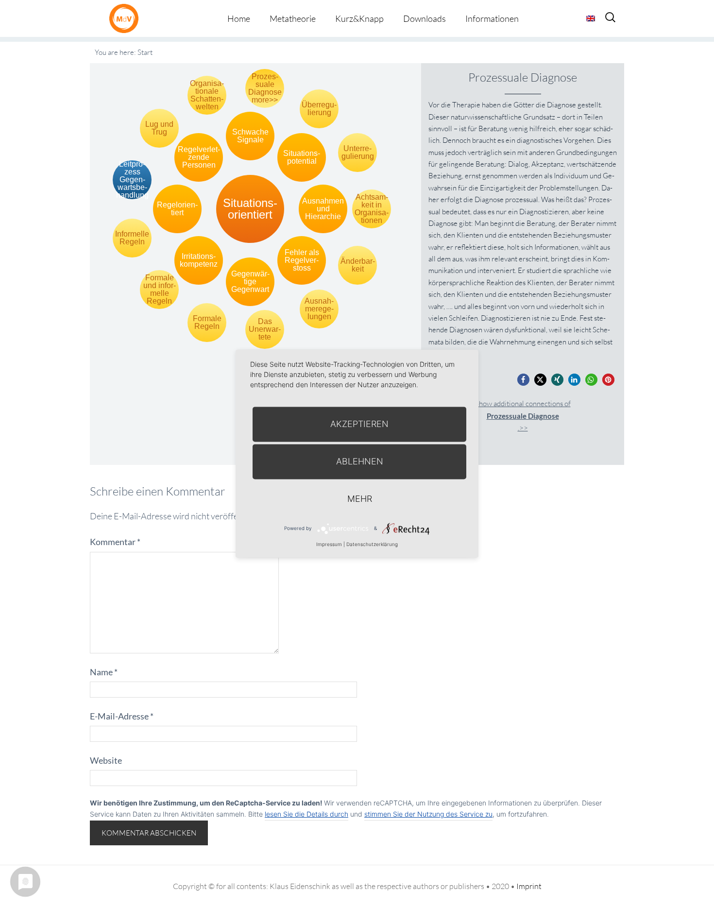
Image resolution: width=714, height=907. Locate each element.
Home (238, 18)
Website (106, 760)
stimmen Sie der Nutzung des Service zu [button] (428, 814)
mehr (359, 499)
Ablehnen (359, 461)
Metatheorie (293, 18)
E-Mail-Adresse (121, 716)
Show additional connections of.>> (523, 415)
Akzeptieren (359, 424)
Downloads (424, 18)
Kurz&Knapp (359, 18)
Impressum (329, 544)
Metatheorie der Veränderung (126, 18)
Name (104, 672)
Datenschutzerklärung (372, 544)
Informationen (492, 18)
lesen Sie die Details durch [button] (306, 814)
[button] (523, 380)
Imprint (529, 886)
